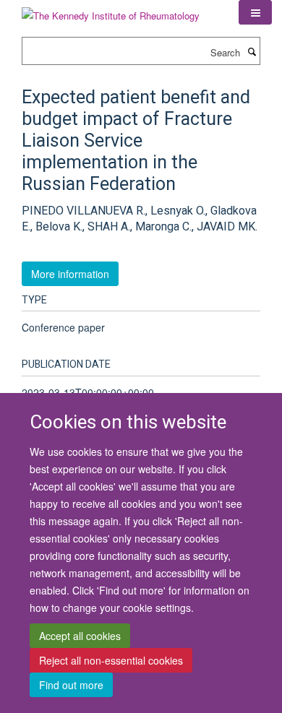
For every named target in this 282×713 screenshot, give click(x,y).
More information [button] (70, 274)
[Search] (252, 51)
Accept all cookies (80, 635)
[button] (255, 12)
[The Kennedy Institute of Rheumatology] (111, 10)
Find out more (71, 685)
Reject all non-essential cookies (111, 660)
